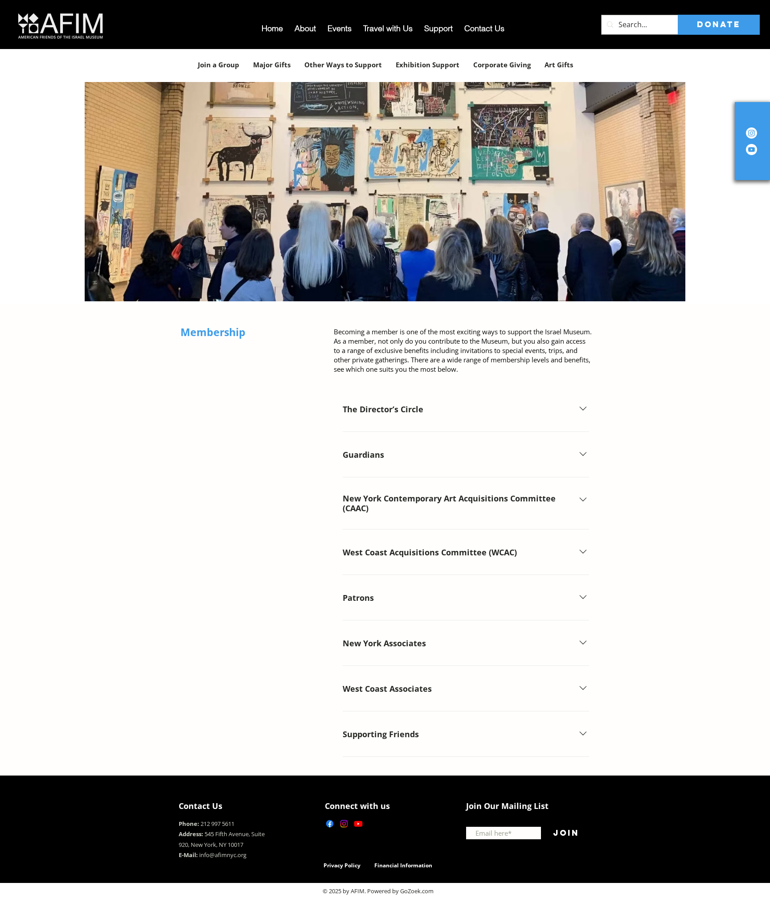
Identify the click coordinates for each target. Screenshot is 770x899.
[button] (385, 191)
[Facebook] (330, 824)
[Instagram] (751, 133)
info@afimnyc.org (222, 855)
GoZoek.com (417, 891)
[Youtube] (358, 824)
